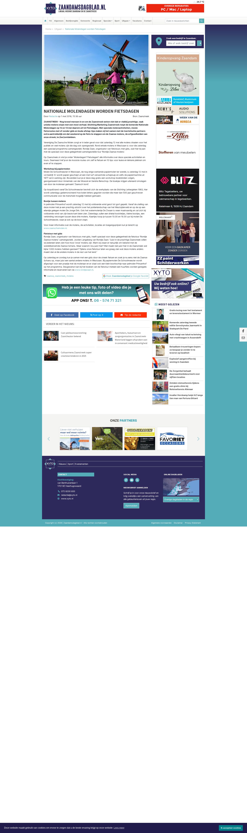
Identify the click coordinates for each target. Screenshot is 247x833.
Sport (117, 21)
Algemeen (58, 21)
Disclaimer (178, 523)
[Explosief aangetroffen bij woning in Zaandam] (160, 362)
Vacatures (137, 21)
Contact (147, 21)
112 (50, 21)
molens (70, 276)
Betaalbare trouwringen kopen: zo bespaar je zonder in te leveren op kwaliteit (185, 349)
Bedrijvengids (72, 21)
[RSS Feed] (137, 480)
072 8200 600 (68, 491)
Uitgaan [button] (125, 21)
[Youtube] (132, 480)
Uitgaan (58, 29)
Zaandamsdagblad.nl (82, 7)
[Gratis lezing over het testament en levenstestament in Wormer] (160, 314)
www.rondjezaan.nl (84, 270)
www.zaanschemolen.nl (55, 228)
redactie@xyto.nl (69, 495)
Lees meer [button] (119, 828)
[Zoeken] (201, 21)
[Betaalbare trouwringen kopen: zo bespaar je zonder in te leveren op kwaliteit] (160, 350)
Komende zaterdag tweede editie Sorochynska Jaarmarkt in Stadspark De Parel (186, 325)
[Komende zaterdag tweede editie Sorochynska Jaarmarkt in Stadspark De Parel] (160, 326)
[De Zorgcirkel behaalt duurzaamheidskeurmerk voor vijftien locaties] (160, 374)
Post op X (98, 314)
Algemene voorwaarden (161, 523)
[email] (243, 338)
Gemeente (85, 21)
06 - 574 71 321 (107, 300)
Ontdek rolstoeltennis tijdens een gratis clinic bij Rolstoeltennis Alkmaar (184, 386)
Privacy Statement (193, 523)
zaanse (50, 276)
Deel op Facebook (64, 314)
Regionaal (96, 21)
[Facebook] (126, 480)
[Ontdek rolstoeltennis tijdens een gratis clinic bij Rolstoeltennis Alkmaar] (160, 386)
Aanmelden (131, 505)
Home (48, 29)
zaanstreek (60, 276)
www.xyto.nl (67, 498)
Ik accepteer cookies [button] (231, 828)
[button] (45, 439)
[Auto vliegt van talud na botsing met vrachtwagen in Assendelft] (160, 338)
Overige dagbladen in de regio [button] (178, 499)
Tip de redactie (133, 314)
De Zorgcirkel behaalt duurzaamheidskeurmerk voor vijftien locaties (185, 374)
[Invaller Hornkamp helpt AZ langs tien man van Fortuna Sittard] (160, 399)
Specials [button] (107, 21)
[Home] (45, 20)
